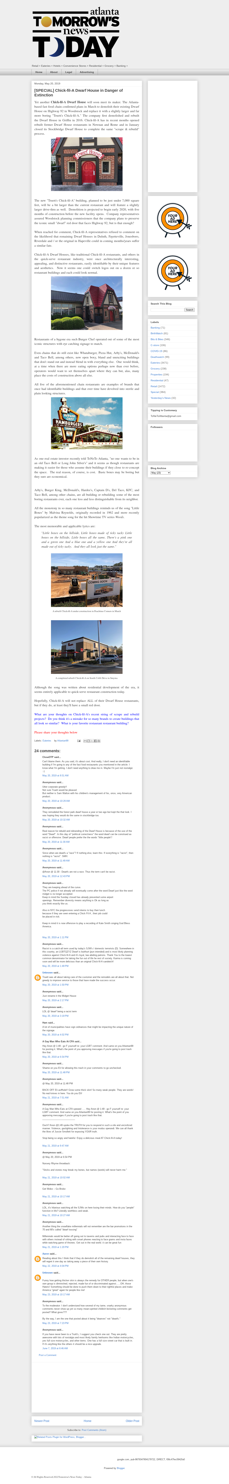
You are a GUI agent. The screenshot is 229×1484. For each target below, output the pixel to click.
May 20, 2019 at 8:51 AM (55, 775)
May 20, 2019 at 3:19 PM (55, 1016)
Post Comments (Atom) (94, 1430)
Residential (157, 380)
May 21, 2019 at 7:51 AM (55, 1097)
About (54, 72)
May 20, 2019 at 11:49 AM (56, 860)
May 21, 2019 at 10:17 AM (56, 1196)
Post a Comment (47, 1355)
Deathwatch (157, 357)
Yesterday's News (161, 397)
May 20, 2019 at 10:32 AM (56, 819)
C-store (155, 345)
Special (155, 392)
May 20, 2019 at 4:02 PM (55, 1034)
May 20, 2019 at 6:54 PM (55, 1057)
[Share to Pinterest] (99, 741)
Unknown (47, 972)
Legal (68, 72)
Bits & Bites (157, 339)
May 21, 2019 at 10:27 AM (56, 1215)
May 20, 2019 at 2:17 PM (55, 1000)
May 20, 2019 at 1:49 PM (55, 966)
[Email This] (85, 741)
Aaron (45, 1253)
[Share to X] (92, 741)
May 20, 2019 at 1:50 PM (55, 984)
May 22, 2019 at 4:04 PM (55, 1266)
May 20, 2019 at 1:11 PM (55, 937)
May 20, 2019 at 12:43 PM (56, 876)
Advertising (87, 72)
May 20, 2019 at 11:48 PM (56, 1072)
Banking (155, 327)
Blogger (121, 1468)
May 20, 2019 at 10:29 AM (56, 801)
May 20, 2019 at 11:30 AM (56, 842)
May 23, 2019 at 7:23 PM (55, 1323)
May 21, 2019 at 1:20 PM (55, 1247)
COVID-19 (156, 351)
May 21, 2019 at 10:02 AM (56, 1177)
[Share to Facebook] (95, 741)
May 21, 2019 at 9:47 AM (55, 1145)
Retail (154, 386)
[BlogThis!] (88, 741)
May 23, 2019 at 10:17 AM (56, 1294)
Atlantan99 (63, 740)
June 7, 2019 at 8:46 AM (55, 1348)
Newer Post (41, 1420)
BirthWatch (157, 333)
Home (38, 72)
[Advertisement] (87, 1387)
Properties (156, 374)
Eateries (47, 740)
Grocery (155, 368)
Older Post (132, 1420)
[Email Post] (78, 740)
